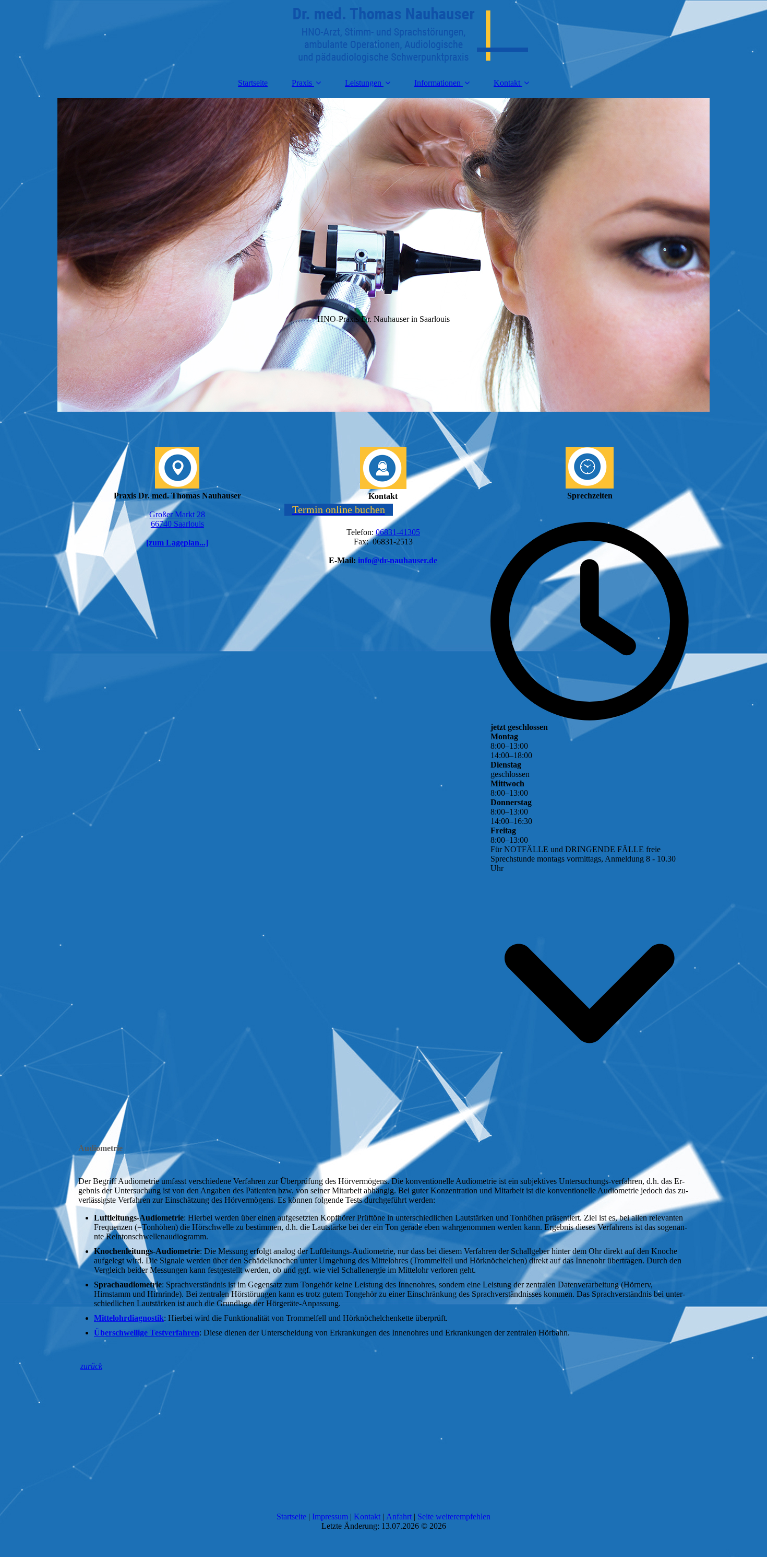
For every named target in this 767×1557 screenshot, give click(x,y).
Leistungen (363, 82)
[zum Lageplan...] (177, 542)
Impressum (331, 1516)
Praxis (302, 82)
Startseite (253, 82)
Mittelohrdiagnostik (129, 1318)
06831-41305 (398, 532)
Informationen (437, 82)
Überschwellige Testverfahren (146, 1332)
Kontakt (507, 82)
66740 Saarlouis (177, 523)
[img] (383, 34)
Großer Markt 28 (177, 514)
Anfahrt (400, 1516)
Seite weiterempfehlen (453, 1516)
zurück (91, 1366)
